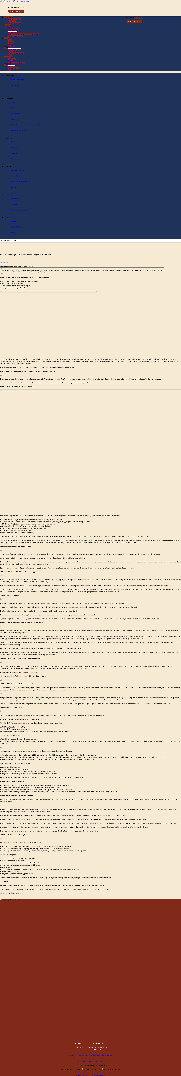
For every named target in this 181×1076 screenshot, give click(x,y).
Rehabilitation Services (15, 36)
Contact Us (7, 65)
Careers (10, 70)
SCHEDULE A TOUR (16, 11)
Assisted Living (12, 31)
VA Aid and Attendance (20, 723)
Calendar (10, 44)
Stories (10, 55)
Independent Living (14, 29)
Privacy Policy (106, 1056)
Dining (10, 40)
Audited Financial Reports (16, 53)
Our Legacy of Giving (14, 49)
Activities (11, 42)
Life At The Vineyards (14, 19)
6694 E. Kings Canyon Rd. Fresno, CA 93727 (90, 1061)
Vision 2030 (11, 61)
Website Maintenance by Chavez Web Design (90, 1075)
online (175, 579)
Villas (9, 27)
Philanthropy (8, 57)
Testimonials (12, 21)
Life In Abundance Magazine (16, 63)
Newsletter (11, 46)
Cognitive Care (12, 32)
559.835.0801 (20, 8)
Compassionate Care (14, 23)
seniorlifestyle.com (92, 799)
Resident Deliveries (14, 68)
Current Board (12, 51)
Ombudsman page (30, 672)
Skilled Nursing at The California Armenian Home (23, 34)
